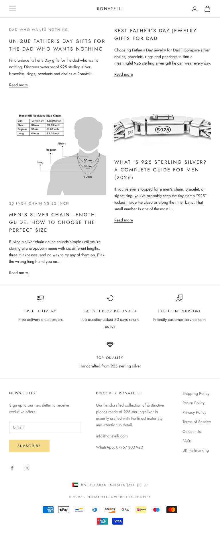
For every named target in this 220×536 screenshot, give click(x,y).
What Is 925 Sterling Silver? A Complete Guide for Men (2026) (160, 170)
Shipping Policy (195, 393)
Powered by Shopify (130, 497)
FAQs (187, 441)
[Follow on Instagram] (27, 468)
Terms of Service (196, 422)
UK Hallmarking (195, 450)
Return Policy (193, 403)
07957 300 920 (129, 447)
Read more (18, 85)
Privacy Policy (194, 412)
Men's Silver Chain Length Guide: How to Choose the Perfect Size (52, 222)
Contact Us (191, 431)
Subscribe (29, 446)
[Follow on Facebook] (12, 468)
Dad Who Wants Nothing (38, 29)
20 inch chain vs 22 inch (39, 203)
